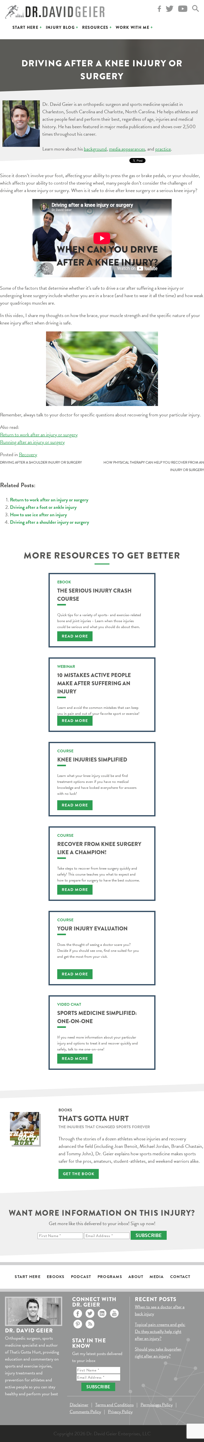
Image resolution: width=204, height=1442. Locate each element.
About (135, 1277)
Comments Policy (85, 1411)
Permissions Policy (157, 1404)
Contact (180, 1277)
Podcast (81, 1277)
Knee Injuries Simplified (92, 760)
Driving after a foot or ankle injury (43, 507)
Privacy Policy (120, 1411)
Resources (95, 27)
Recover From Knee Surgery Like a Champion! (99, 848)
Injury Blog (60, 27)
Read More (75, 636)
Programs (110, 1277)
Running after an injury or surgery (32, 442)
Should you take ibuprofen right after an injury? (158, 1352)
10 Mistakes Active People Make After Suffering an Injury (94, 683)
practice (163, 149)
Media (157, 1277)
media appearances (127, 149)
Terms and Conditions (114, 1404)
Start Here (25, 27)
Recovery (28, 454)
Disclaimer (79, 1404)
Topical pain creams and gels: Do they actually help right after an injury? (160, 1331)
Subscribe (149, 1235)
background (95, 149)
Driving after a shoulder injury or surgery (41, 462)
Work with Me (132, 27)
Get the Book (78, 1174)
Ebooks (56, 1277)
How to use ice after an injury (38, 514)
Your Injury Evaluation (92, 928)
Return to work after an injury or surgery (39, 434)
